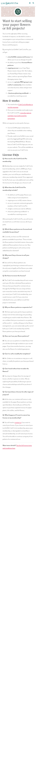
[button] (30, 3)
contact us (18, 422)
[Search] (33, 3)
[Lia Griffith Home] (9, 3)
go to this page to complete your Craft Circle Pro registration (19, 115)
